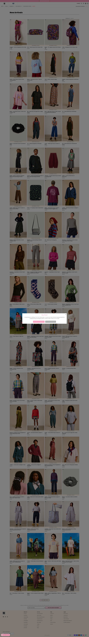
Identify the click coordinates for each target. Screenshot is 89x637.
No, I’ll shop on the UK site (50, 321)
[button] (5, 635)
